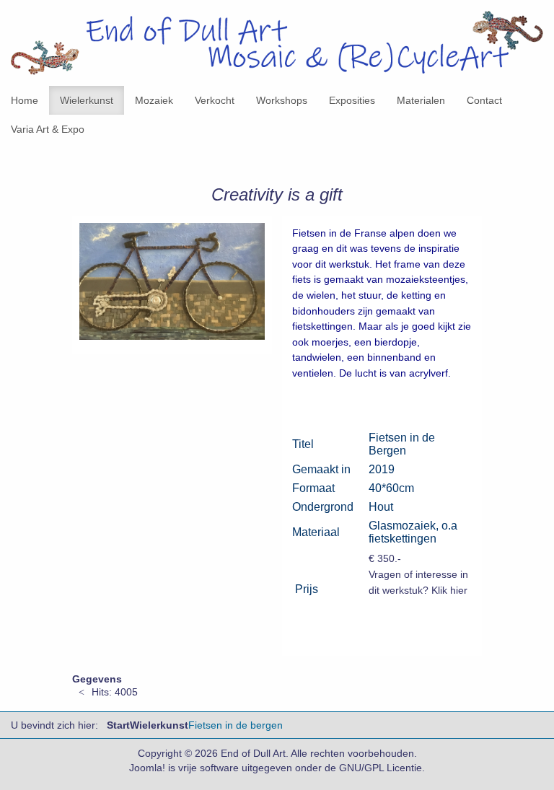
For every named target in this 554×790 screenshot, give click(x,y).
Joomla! (147, 767)
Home (24, 100)
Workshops (281, 100)
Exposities (352, 100)
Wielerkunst (86, 100)
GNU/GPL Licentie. (382, 767)
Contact (484, 100)
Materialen (421, 100)
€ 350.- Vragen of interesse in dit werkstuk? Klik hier (418, 574)
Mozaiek (154, 100)
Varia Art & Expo (47, 129)
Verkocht (214, 100)
